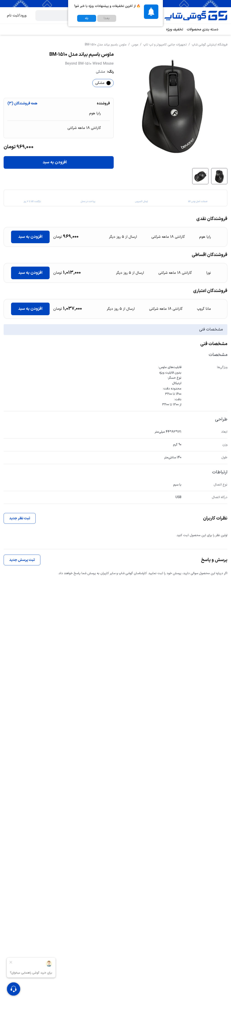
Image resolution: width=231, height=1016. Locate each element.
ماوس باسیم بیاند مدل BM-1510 (106, 44)
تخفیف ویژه (174, 29)
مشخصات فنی (211, 329)
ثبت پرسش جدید (22, 560)
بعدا (107, 18)
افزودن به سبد (55, 162)
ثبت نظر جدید (19, 518)
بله (86, 18)
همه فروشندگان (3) (22, 103)
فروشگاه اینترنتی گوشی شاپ (209, 44)
